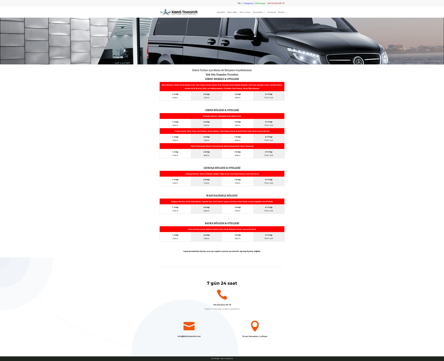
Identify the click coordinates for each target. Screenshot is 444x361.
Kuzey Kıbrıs (258, 12)
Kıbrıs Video (232, 12)
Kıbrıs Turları (245, 12)
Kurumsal (272, 12)
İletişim (281, 12)
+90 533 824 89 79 (222, 305)
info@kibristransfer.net (189, 336)
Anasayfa (221, 12)
